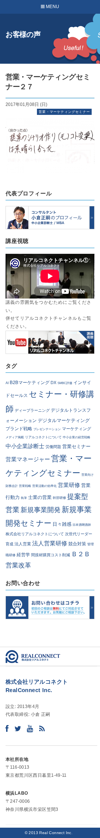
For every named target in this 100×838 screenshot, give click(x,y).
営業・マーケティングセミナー (64, 112)
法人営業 (22, 544)
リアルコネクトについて (43, 437)
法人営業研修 (49, 543)
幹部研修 (59, 498)
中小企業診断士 (25, 446)
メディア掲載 (15, 437)
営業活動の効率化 (44, 485)
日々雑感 (61, 524)
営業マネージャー (28, 459)
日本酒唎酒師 (81, 524)
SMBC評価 (65, 383)
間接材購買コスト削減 (50, 555)
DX (53, 382)
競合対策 (77, 543)
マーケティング (76, 429)
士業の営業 (40, 497)
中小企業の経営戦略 (76, 437)
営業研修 (69, 485)
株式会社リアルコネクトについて (35, 534)
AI (7, 383)
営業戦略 (25, 485)
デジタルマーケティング (64, 420)
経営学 (23, 554)
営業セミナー (76, 446)
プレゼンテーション (47, 429)
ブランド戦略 (19, 428)
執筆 (24, 498)
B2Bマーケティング (29, 382)
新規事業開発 (41, 509)
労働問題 (53, 447)
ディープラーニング (32, 410)
